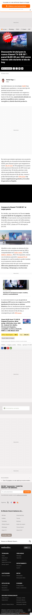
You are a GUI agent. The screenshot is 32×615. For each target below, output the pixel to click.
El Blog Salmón (20, 585)
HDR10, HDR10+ (6, 255)
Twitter (17, 68)
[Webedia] (6, 548)
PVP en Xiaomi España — (10, 334)
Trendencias (5, 585)
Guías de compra (20, 524)
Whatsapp (4, 527)
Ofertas (19, 344)
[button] (11, 80)
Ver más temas (6, 535)
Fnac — (24, 334)
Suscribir (27, 491)
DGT (29, 29)
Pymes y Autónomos (21, 587)
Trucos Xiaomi (20, 527)
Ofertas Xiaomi (5, 524)
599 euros (22, 176)
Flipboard (19, 68)
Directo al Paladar (6, 575)
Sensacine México (20, 600)
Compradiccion (5, 590)
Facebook (14, 68)
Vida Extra (18, 557)
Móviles (4, 515)
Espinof (18, 567)
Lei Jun (5, 29)
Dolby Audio (18, 252)
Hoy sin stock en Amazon (8, 338)
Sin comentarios (7, 68)
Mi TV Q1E (9, 166)
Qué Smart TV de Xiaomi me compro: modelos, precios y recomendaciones (15, 293)
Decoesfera (4, 587)
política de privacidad (22, 495)
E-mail (22, 68)
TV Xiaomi (23, 29)
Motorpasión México (21, 604)
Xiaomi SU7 (19, 530)
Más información (24, 613)
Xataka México (5, 597)
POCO (17, 29)
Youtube (14, 502)
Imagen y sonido (11, 344)
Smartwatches (20, 515)
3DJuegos (18, 555)
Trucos (18, 518)
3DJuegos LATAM (20, 597)
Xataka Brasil (5, 600)
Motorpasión (19, 575)
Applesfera (4, 560)
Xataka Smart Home (6, 562)
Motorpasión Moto (20, 577)
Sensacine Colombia (21, 602)
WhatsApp (11, 29)
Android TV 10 (22, 257)
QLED (24, 86)
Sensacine (18, 565)
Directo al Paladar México (8, 604)
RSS (17, 502)
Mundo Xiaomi (5, 564)
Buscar (30, 541)
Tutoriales (4, 521)
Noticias (18, 521)
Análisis (4, 518)
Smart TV (4, 530)
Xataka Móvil (5, 557)
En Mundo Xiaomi (7, 291)
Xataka (3, 555)
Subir (26, 547)
